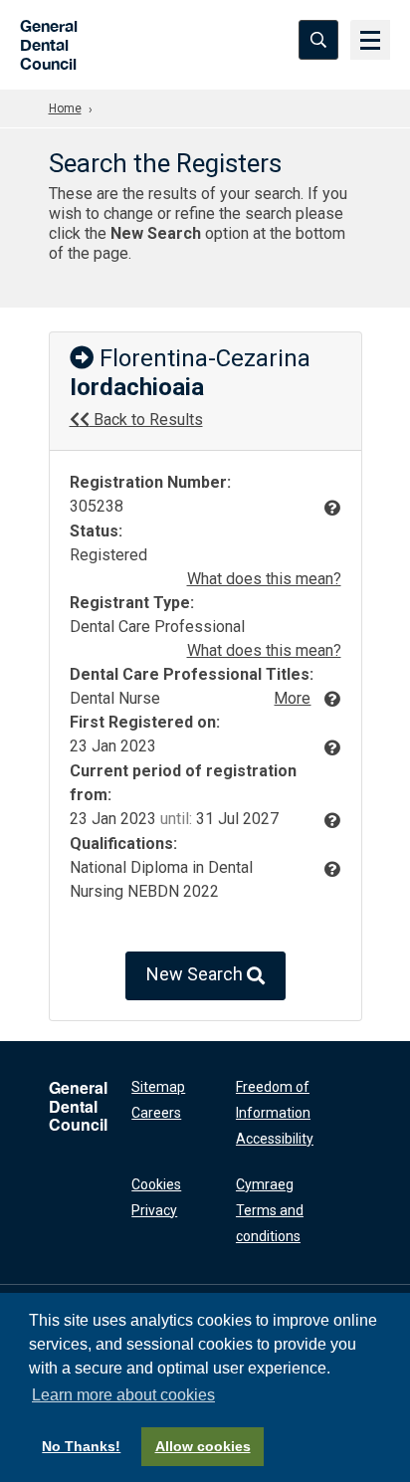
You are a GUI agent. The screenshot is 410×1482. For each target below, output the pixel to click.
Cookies (156, 1184)
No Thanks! (81, 1446)
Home (65, 108)
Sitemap (158, 1087)
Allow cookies (203, 1446)
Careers (156, 1113)
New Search (196, 973)
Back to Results (146, 419)
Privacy (154, 1210)
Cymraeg (265, 1184)
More (292, 698)
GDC (42, 39)
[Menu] (370, 40)
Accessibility (274, 1139)
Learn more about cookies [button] (123, 1394)
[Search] (318, 40)
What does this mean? (264, 578)
